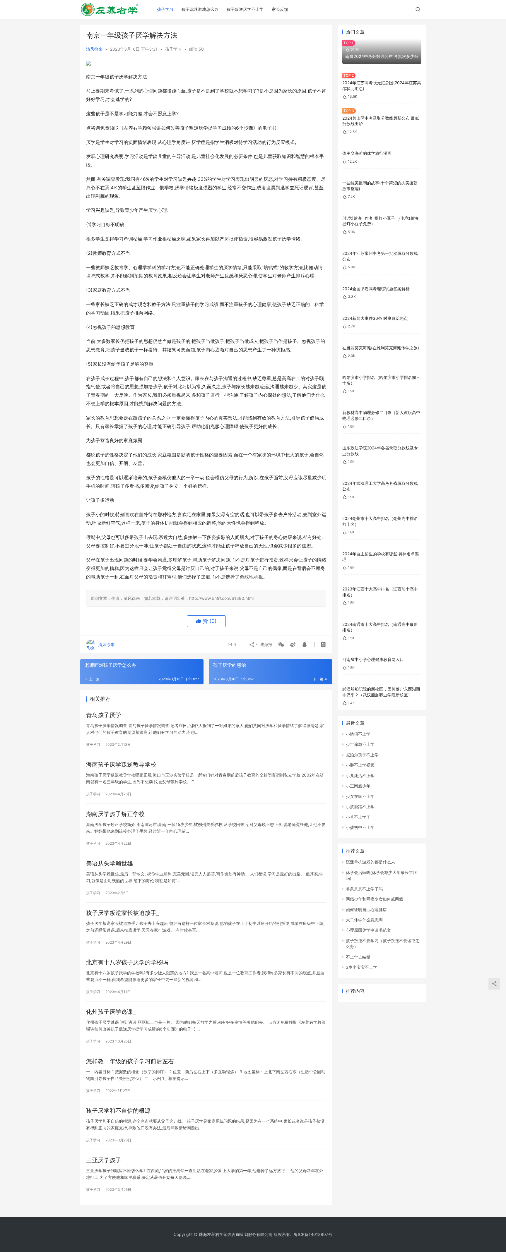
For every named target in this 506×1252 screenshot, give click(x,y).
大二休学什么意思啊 (364, 919)
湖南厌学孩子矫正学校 (115, 814)
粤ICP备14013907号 (313, 1234)
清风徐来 (94, 49)
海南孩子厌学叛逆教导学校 (121, 764)
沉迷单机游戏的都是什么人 (370, 861)
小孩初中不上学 (360, 827)
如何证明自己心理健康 (366, 909)
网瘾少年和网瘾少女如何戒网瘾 (374, 899)
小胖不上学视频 (360, 764)
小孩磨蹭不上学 (360, 806)
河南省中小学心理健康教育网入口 (373, 659)
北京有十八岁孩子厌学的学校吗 (127, 962)
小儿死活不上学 (360, 775)
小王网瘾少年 (358, 785)
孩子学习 (165, 9)
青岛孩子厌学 (103, 715)
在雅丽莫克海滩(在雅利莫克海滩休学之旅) (380, 347)
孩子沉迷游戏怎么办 (200, 9)
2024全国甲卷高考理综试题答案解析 (376, 288)
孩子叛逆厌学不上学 (245, 9)
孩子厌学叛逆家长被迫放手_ (122, 912)
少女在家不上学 (360, 796)
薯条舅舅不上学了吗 (364, 888)
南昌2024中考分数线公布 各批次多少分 (381, 56)
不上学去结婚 (358, 956)
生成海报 (263, 644)
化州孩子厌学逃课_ (111, 1011)
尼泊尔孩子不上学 (362, 754)
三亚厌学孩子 (103, 1160)
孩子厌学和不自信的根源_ (119, 1110)
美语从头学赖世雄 (109, 863)
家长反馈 (280, 9)
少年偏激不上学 (360, 744)
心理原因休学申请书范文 (368, 930)
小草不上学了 (358, 817)
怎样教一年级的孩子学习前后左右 (130, 1061)
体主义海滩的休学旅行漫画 (367, 153)
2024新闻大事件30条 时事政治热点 (375, 318)
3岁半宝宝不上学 (361, 967)
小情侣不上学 (358, 733)
